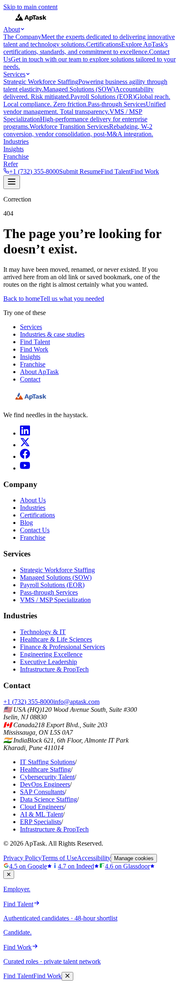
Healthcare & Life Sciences (56, 639)
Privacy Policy (22, 857)
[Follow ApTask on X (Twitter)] (25, 444)
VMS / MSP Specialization (55, 599)
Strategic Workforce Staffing (57, 569)
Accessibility (94, 857)
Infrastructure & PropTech (54, 669)
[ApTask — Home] (30, 400)
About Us (33, 500)
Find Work (145, 171)
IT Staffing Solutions (47, 761)
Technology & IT (43, 631)
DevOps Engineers (45, 784)
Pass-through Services (49, 592)
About (11, 29)
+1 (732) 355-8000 (34, 171)
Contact (30, 379)
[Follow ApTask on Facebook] (25, 456)
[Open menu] (11, 182)
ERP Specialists (40, 821)
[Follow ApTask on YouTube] (25, 468)
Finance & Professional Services (62, 646)
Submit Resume (80, 171)
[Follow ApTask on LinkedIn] (25, 433)
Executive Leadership (48, 661)
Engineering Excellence (51, 654)
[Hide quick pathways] (8, 874)
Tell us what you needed (72, 298)
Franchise (16, 156)
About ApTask (39, 371)
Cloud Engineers (42, 806)
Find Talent (116, 171)
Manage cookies (134, 858)
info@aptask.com (76, 701)
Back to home (21, 298)
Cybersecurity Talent (47, 776)
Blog (26, 522)
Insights (13, 149)
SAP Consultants (42, 791)
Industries (16, 141)
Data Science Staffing (48, 799)
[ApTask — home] (30, 21)
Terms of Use (59, 857)
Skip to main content (30, 6)
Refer (10, 163)
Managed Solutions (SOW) (56, 577)
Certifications (37, 515)
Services (14, 74)
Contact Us (35, 530)
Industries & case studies (52, 334)
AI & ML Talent (41, 814)
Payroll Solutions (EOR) (52, 584)
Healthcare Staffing (45, 769)
